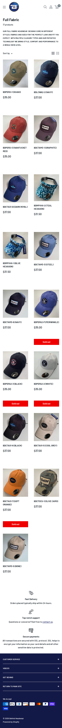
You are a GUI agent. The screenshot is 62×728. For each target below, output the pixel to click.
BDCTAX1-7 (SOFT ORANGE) (11, 503)
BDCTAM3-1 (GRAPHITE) (45, 147)
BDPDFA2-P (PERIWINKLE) (46, 322)
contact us (48, 622)
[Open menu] (4, 7)
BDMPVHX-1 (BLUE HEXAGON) (11, 265)
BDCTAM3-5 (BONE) (12, 566)
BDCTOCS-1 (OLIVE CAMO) (46, 501)
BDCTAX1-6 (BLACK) (12, 445)
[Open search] (45, 7)
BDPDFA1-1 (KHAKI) (12, 92)
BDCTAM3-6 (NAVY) (12, 322)
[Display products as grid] (53, 53)
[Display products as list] (58, 53)
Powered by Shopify (11, 722)
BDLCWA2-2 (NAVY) (43, 92)
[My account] (50, 7)
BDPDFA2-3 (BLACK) (12, 384)
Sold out (46, 342)
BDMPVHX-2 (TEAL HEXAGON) (43, 207)
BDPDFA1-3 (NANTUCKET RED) (15, 149)
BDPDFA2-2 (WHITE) (43, 384)
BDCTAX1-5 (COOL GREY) (45, 445)
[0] (57, 7)
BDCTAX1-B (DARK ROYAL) (15, 207)
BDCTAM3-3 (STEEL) (43, 264)
